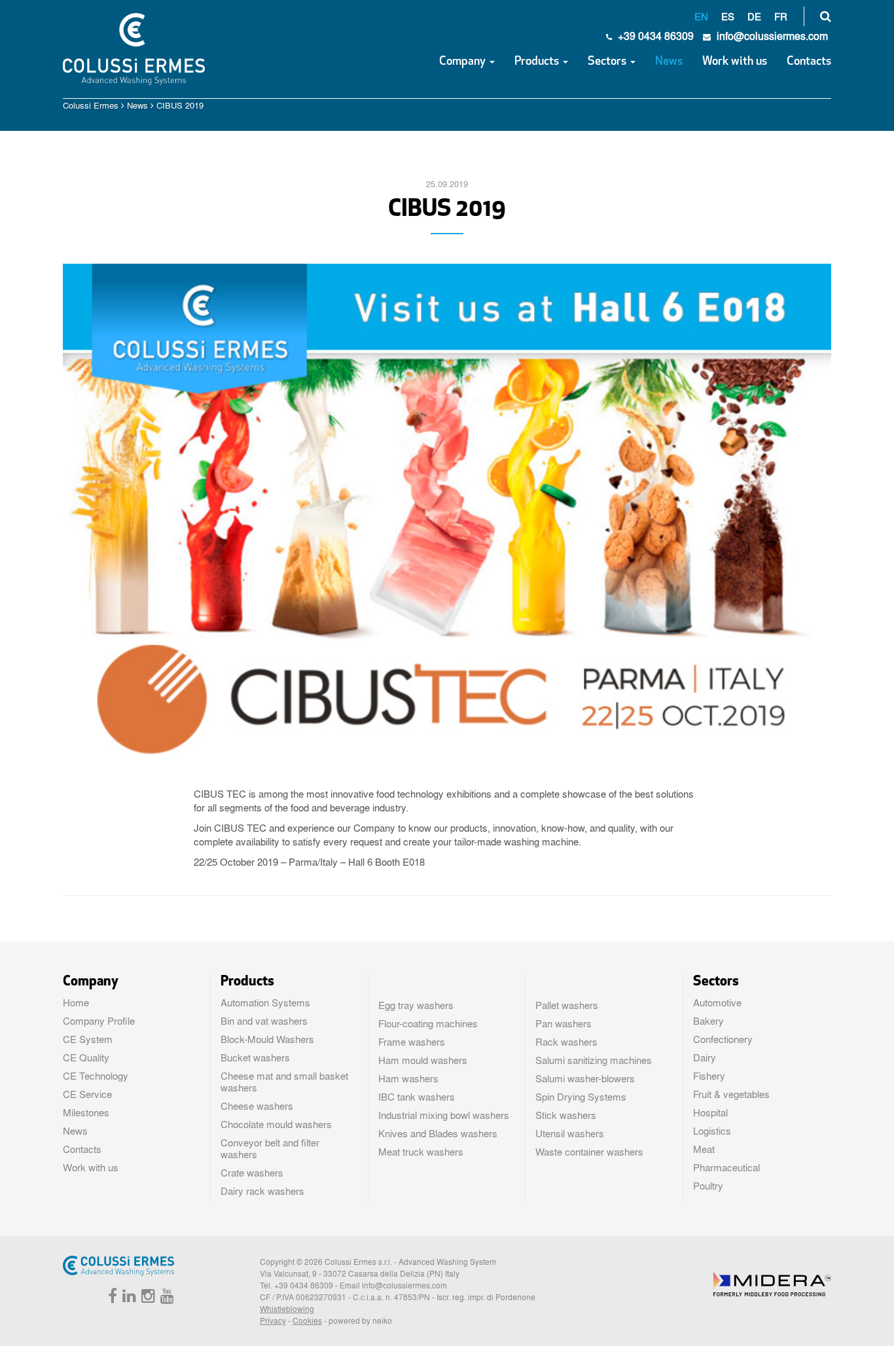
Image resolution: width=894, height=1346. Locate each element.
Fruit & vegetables (731, 1094)
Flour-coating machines (428, 1023)
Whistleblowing (287, 1309)
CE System (88, 1039)
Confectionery (723, 1039)
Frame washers (411, 1042)
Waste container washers (589, 1152)
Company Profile (99, 1021)
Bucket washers (255, 1057)
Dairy (704, 1057)
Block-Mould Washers (267, 1039)
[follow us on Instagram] (146, 1298)
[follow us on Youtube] (165, 1298)
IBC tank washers (416, 1097)
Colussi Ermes (90, 105)
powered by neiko (360, 1320)
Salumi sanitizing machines (593, 1060)
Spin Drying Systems (580, 1097)
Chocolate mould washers (276, 1124)
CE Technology (95, 1076)
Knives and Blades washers (437, 1133)
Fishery (709, 1076)
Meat (704, 1149)
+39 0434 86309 (654, 35)
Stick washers (565, 1115)
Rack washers (566, 1042)
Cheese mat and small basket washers (284, 1081)
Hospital (710, 1112)
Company (463, 62)
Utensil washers (569, 1133)
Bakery (708, 1021)
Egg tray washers (416, 1005)
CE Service (87, 1094)
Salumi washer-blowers (585, 1078)
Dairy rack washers (262, 1191)
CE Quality (86, 1057)
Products (538, 62)
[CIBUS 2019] (447, 515)
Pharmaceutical (726, 1167)
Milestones (86, 1112)
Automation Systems (265, 1002)
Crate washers (252, 1172)
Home (76, 1002)
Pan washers (563, 1023)
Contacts (809, 62)
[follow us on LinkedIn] (127, 1298)
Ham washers (408, 1078)
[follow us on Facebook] (111, 1298)
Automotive (717, 1002)
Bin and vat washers (264, 1021)
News (669, 62)
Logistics (712, 1131)
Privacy (273, 1320)
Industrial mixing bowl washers (443, 1115)
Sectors (608, 62)
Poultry (708, 1186)
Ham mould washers (422, 1060)
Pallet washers (566, 1005)
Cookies (307, 1320)
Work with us (734, 62)
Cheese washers (257, 1106)
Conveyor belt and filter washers (270, 1148)
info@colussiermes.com (404, 1285)
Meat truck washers (420, 1152)
